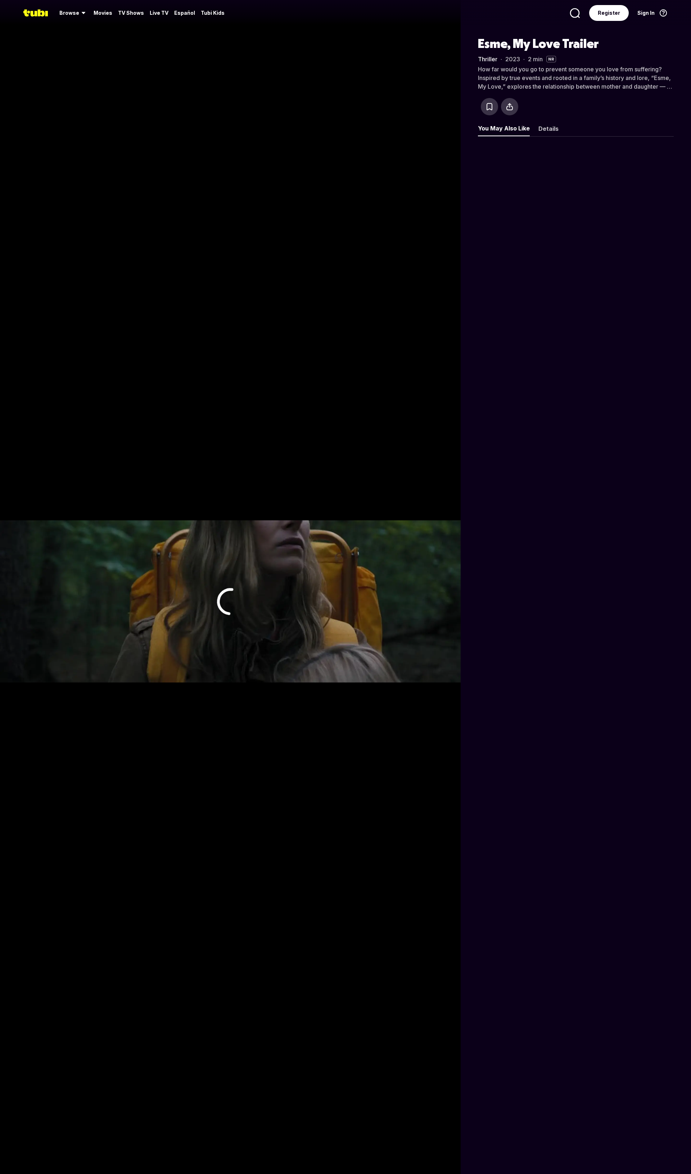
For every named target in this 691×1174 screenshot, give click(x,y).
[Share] (509, 106)
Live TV (159, 13)
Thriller (487, 59)
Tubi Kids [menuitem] (213, 13)
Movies (103, 13)
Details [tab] (548, 128)
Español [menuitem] (184, 13)
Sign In (646, 13)
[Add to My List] (489, 106)
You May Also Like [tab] (504, 128)
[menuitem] (73, 13)
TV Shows (131, 13)
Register (609, 13)
